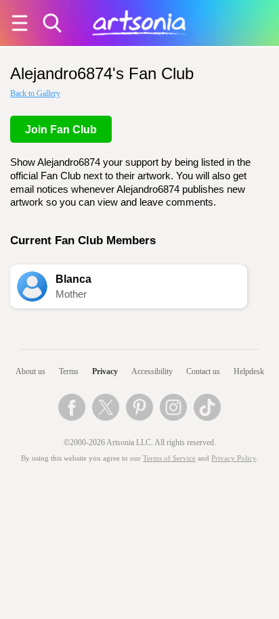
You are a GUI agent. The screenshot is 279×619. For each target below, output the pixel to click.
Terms (69, 371)
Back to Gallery (35, 93)
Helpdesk (249, 371)
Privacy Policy (233, 458)
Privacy (105, 371)
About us (30, 371)
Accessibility (152, 371)
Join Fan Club (61, 129)
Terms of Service (169, 458)
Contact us (203, 371)
